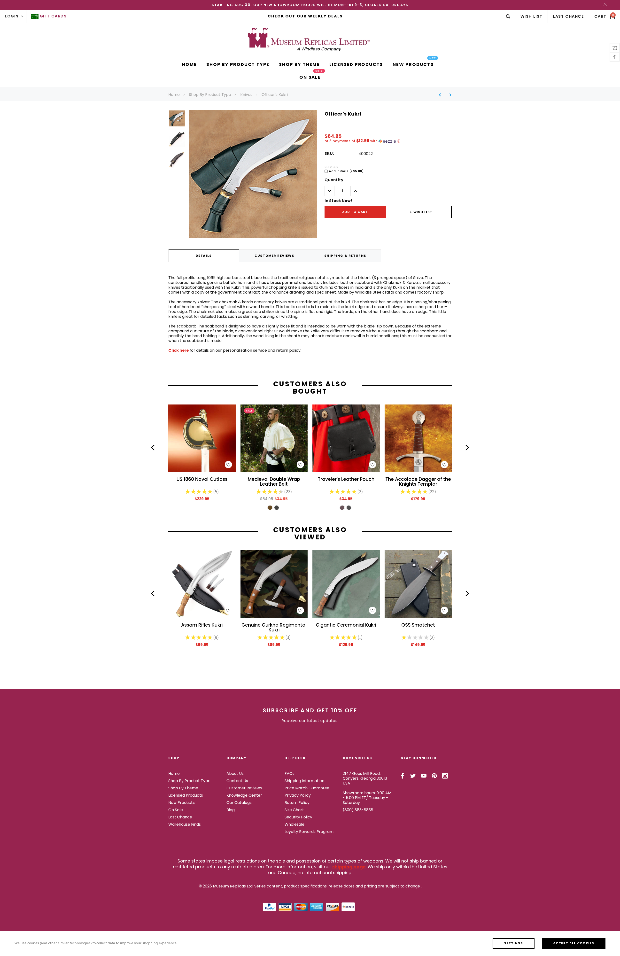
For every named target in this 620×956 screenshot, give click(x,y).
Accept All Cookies (573, 943)
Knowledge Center (244, 795)
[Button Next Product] (449, 95)
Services (331, 167)
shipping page (349, 867)
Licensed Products (185, 795)
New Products (181, 802)
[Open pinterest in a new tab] (434, 775)
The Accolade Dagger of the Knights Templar (418, 482)
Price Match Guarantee (307, 788)
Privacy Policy (298, 795)
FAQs (289, 773)
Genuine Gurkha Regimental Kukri (274, 628)
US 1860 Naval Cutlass (202, 479)
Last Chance (180, 817)
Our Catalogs (239, 802)
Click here (178, 350)
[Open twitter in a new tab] (413, 775)
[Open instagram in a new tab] (445, 775)
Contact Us (237, 781)
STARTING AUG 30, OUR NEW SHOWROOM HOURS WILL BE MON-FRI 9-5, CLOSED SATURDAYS (310, 4)
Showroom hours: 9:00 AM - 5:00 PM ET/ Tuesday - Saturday (367, 797)
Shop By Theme (183, 788)
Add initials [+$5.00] (346, 171)
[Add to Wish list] (228, 464)
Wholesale (294, 824)
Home (174, 94)
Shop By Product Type (210, 94)
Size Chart (294, 810)
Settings (513, 943)
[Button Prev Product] (442, 95)
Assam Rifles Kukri (202, 625)
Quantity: (335, 180)
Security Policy (298, 817)
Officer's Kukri (275, 94)
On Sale (175, 810)
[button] (388, 141)
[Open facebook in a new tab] (402, 775)
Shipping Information (304, 781)
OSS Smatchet (418, 625)
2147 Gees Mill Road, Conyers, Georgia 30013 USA (365, 778)
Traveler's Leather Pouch (346, 479)
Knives (246, 94)
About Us (235, 773)
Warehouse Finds (184, 824)
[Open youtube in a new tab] (424, 775)
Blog (230, 810)
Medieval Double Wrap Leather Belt (274, 482)
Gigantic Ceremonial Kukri (346, 625)
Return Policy (297, 802)
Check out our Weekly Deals (305, 16)
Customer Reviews (244, 788)
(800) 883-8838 (358, 810)
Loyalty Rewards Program (309, 831)
